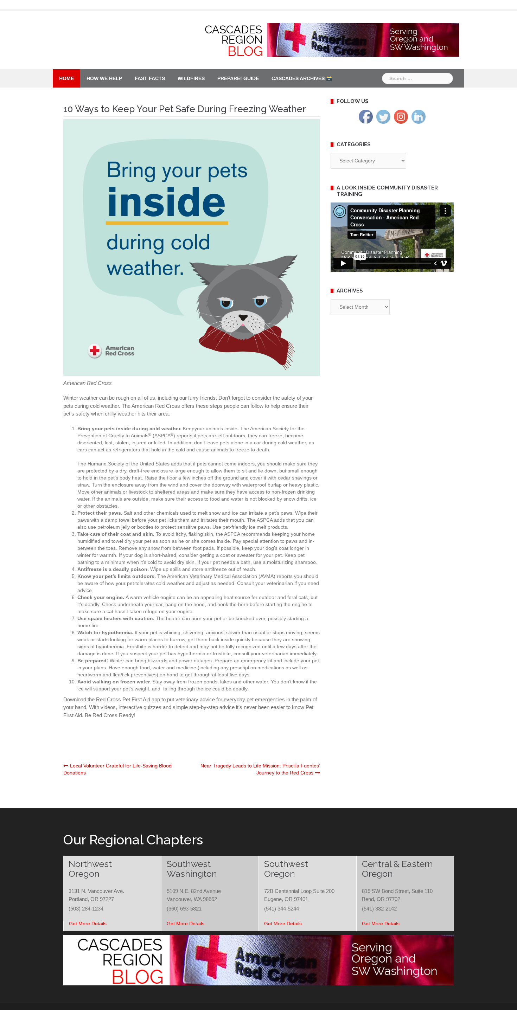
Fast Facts (150, 78)
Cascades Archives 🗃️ (302, 78)
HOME (66, 78)
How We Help (104, 78)
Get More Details (88, 923)
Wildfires (191, 78)
